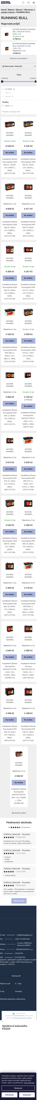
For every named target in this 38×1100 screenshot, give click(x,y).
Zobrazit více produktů (18, 58)
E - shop (18, 984)
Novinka (9, 96)
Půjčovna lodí (5, 984)
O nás (2, 991)
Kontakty (18, 991)
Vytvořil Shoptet (20, 1013)
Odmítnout (9, 1095)
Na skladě (9, 89)
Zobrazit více (19, 901)
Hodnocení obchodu (19, 822)
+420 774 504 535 (22, 939)
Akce (7, 93)
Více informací (29, 1083)
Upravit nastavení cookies (22, 1018)
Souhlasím (27, 1095)
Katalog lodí (16, 976)
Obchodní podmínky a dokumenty (12, 999)
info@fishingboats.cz (24, 935)
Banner (8, 106)
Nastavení (18, 1088)
